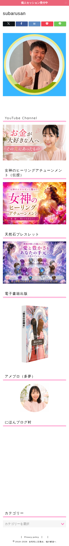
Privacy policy (31, 537)
